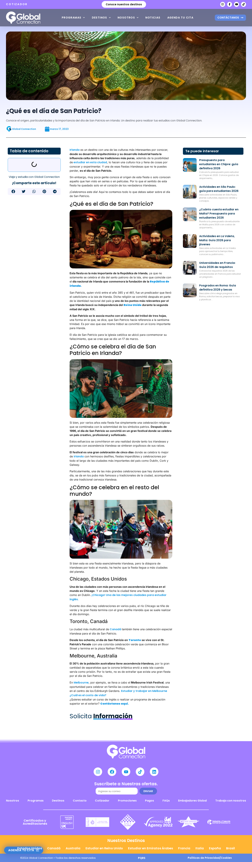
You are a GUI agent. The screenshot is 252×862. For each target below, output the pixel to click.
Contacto (80, 801)
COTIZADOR (17, 4)
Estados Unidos (29, 848)
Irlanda (75, 150)
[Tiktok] (243, 4)
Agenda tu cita (180, 18)
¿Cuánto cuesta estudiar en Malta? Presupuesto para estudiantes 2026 (218, 213)
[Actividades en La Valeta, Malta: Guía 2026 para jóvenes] (190, 241)
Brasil (230, 848)
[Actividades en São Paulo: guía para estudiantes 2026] (190, 192)
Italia (199, 848)
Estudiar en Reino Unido (104, 848)
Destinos (99, 18)
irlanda (79, 456)
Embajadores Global (192, 801)
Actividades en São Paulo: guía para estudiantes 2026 (218, 189)
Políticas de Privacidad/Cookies (210, 858)
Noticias (152, 18)
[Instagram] (222, 4)
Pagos (149, 801)
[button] (13, 191)
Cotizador (102, 801)
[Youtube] (236, 4)
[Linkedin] (154, 771)
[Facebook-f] (229, 4)
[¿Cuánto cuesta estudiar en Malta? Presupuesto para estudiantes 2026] (190, 214)
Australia (73, 848)
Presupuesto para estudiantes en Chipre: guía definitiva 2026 (218, 164)
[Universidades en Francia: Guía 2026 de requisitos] (190, 268)
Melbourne (81, 683)
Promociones (127, 801)
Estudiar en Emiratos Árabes (150, 848)
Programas (71, 18)
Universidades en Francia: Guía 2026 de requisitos (217, 265)
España (215, 848)
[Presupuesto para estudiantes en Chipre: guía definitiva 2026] (190, 165)
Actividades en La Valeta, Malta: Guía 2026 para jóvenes (217, 240)
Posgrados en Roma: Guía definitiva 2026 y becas (217, 288)
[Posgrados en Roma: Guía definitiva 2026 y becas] (190, 290)
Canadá (115, 629)
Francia (184, 848)
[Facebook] (112, 771)
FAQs (166, 801)
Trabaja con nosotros (230, 801)
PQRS (141, 858)
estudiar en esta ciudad (90, 162)
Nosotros (126, 18)
